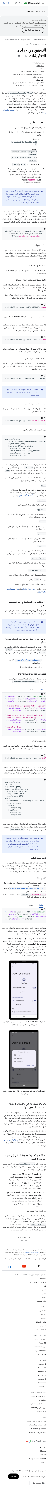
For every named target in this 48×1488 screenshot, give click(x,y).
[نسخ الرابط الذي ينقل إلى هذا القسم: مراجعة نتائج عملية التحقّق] (23, 404)
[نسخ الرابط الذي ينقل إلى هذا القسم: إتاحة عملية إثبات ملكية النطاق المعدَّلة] (14, 280)
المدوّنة (44, 1297)
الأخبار (44, 1293)
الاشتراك (13, 1476)
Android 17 (42, 1364)
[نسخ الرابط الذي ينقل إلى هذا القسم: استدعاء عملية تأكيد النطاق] (22, 358)
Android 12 (42, 1383)
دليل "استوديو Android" (38, 1396)
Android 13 (42, 1379)
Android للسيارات (40, 1350)
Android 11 (42, 1386)
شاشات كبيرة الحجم (40, 1339)
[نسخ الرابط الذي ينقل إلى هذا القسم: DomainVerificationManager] (16, 674)
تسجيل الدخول (7, 3)
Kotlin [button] (41, 690)
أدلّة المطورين (42, 1400)
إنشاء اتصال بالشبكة (28, 589)
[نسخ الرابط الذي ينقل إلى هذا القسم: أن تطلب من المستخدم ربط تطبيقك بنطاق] (37, 605)
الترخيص (34, 1471)
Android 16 (42, 1368)
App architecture (36, 12)
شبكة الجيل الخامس (40, 1329)
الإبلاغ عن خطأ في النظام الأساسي (36, 1421)
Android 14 (42, 1375)
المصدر (44, 1290)
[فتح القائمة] (43, 3)
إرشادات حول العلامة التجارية (21, 1471)
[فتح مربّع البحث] (20, 2)
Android (43, 1278)
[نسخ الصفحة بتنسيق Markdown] (19, 56)
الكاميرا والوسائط (41, 1322)
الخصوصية (43, 1326)
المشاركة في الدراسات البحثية (37, 1432)
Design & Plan (25, 40)
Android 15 (42, 1372)
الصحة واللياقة (42, 1318)
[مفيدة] (30, 44)
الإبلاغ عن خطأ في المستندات (37, 1425)
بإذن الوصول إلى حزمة (10, 1139)
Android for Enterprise (38, 1282)
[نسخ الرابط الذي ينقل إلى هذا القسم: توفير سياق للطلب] (28, 858)
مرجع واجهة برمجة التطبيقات (37, 1404)
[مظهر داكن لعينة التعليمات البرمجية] (44, 228)
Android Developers (39, 40)
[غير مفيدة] (27, 44)
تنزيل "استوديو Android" (38, 1408)
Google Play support (38, 1429)
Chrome (43, 1451)
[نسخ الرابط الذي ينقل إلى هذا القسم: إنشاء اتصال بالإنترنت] (27, 265)
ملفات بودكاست (41, 1301)
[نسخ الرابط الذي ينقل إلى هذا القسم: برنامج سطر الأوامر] (29, 741)
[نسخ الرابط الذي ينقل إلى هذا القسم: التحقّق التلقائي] (28, 122)
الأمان (44, 1286)
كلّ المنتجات (42, 1462)
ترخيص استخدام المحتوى (31, 1252)
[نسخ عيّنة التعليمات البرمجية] (44, 304)
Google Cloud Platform (37, 1458)
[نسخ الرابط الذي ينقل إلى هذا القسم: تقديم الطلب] (33, 878)
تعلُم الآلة (43, 1314)
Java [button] (31, 690)
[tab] (41, 689)
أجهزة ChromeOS (40, 1347)
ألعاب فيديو (42, 1311)
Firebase (43, 1455)
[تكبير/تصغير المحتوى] (33, 63)
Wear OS (42, 1343)
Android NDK (41, 1411)
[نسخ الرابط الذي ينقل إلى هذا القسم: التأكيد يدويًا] (33, 245)
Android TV (42, 1354)
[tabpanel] (24, 714)
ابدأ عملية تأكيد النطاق (26, 495)
